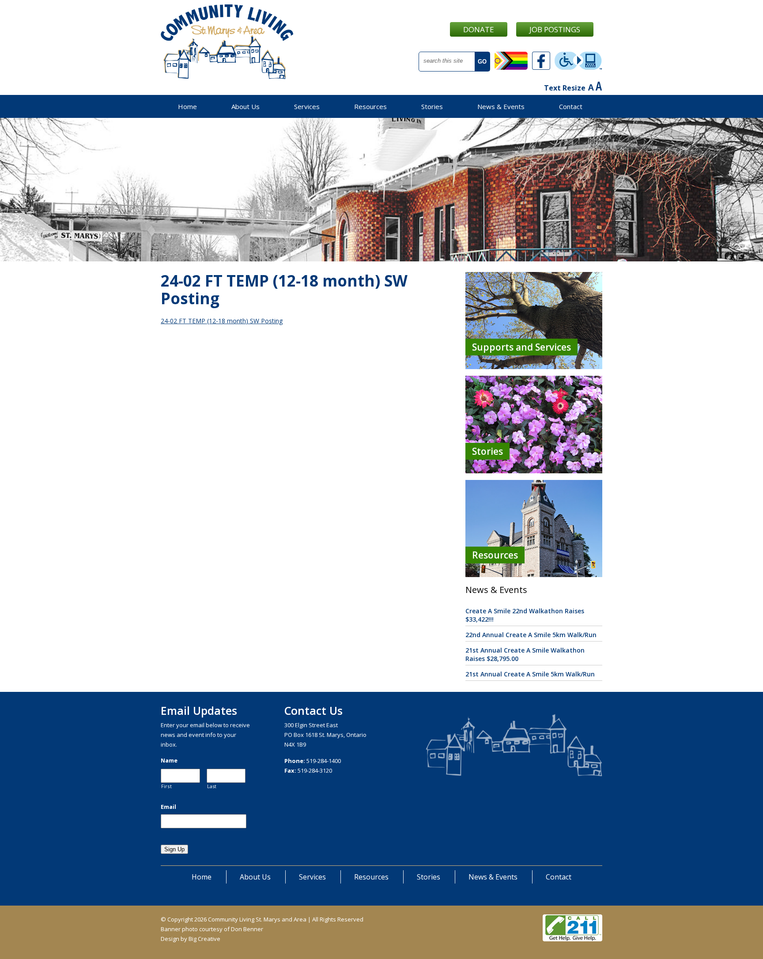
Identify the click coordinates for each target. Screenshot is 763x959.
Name (169, 760)
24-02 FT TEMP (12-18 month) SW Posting (222, 321)
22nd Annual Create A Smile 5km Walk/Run (531, 635)
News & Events (501, 106)
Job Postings (554, 29)
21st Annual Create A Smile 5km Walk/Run (530, 674)
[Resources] (533, 574)
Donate (478, 29)
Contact (570, 106)
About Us (245, 106)
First (166, 786)
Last (212, 786)
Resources (370, 106)
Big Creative (204, 939)
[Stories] (533, 471)
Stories (432, 106)
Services (307, 106)
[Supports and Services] (533, 366)
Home (187, 106)
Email (168, 807)
